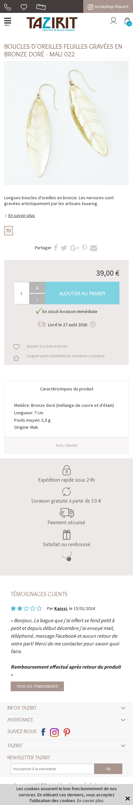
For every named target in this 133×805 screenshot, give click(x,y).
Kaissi (60, 608)
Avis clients (66, 445)
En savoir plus (21, 215)
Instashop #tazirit (111, 6)
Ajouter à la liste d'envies (47, 346)
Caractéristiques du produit (66, 389)
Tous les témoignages (37, 686)
